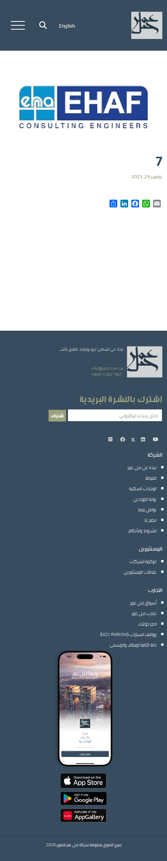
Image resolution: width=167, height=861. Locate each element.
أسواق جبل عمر (143, 602)
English (67, 25)
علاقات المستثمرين (140, 571)
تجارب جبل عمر (144, 613)
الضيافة (151, 477)
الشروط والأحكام (142, 530)
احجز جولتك (147, 623)
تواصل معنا (147, 509)
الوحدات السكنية (143, 488)
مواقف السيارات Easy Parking (128, 634)
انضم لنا (150, 519)
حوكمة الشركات (143, 561)
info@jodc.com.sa (107, 368)
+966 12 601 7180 (107, 374)
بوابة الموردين (145, 498)
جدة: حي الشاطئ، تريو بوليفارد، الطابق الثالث (91, 349)
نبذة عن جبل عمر (142, 467)
